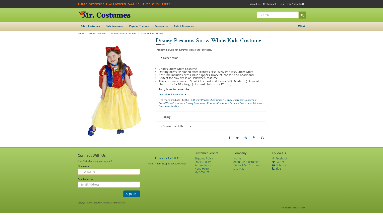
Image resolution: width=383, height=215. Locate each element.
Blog (278, 168)
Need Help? (201, 168)
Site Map (238, 168)
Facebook (281, 158)
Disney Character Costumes (240, 100)
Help (281, 4)
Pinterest (281, 165)
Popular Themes (139, 26)
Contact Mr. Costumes (247, 165)
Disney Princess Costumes (123, 33)
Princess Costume (217, 103)
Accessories (161, 26)
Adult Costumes (90, 26)
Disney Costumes (97, 33)
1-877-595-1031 (295, 4)
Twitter (279, 162)
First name (84, 165)
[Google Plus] (254, 138)
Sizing (166, 117)
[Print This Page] (262, 138)
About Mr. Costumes (246, 162)
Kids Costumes (114, 26)
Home (81, 33)
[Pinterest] (246, 138)
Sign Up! (131, 194)
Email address (85, 179)
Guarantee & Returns (176, 126)
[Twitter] (237, 138)
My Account (269, 4)
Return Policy (202, 165)
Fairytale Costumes (240, 103)
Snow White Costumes (152, 33)
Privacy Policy (202, 162)
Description (170, 58)
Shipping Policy (203, 158)
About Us (255, 4)
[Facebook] (229, 138)
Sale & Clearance (184, 26)
